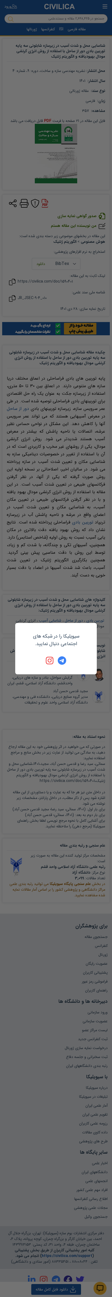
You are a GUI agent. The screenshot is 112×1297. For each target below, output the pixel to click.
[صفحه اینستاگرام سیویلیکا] (50, 660)
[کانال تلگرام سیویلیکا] (62, 660)
